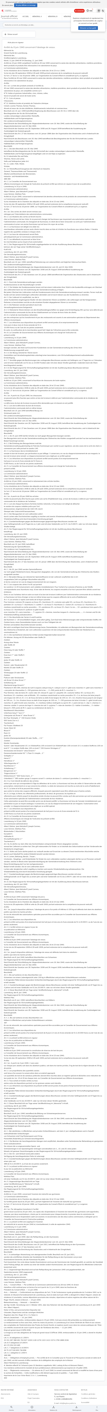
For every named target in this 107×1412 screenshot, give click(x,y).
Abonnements (5, 1394)
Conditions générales (88, 1394)
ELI (29, 1402)
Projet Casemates (34, 1398)
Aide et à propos (33, 1394)
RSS (2, 1398)
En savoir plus (7, 5)
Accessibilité (85, 1402)
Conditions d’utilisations (89, 1398)
